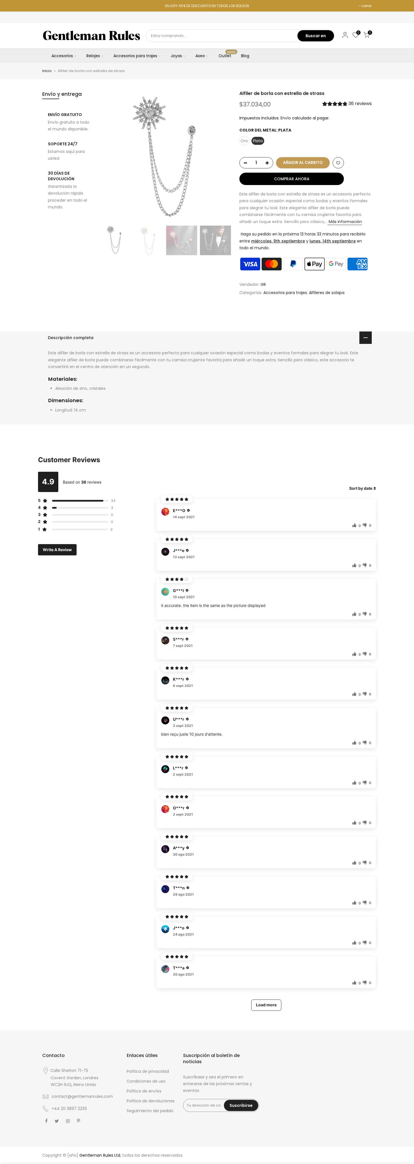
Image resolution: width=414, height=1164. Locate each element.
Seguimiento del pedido (150, 1111)
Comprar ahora (292, 179)
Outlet (227, 54)
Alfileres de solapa (326, 292)
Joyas (176, 56)
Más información (345, 221)
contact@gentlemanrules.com (82, 1096)
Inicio (47, 71)
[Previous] (108, 157)
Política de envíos (144, 1091)
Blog (245, 56)
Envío (286, 118)
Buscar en (316, 36)
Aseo (200, 56)
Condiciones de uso (146, 1081)
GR (263, 284)
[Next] (221, 157)
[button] (347, 104)
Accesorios (62, 56)
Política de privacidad (148, 1071)
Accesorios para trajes (135, 56)
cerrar (367, 5)
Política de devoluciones (151, 1101)
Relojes (93, 56)
